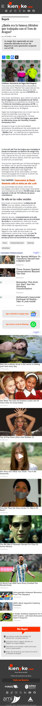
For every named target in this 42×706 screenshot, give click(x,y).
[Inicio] (20, 6)
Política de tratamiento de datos (21, 676)
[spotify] (6, 11)
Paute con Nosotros (21, 680)
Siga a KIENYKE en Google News (17, 314)
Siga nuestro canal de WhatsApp (17, 324)
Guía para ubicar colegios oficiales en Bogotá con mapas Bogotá (19, 642)
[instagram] (15, 11)
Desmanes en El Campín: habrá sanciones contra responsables (21, 647)
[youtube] (28, 11)
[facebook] (33, 11)
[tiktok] (11, 11)
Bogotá (5, 19)
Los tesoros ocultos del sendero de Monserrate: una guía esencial (18, 637)
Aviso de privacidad (21, 672)
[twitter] (20, 11)
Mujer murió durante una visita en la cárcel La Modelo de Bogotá (21, 652)
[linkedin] (24, 11)
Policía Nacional (17, 243)
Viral (5, 243)
